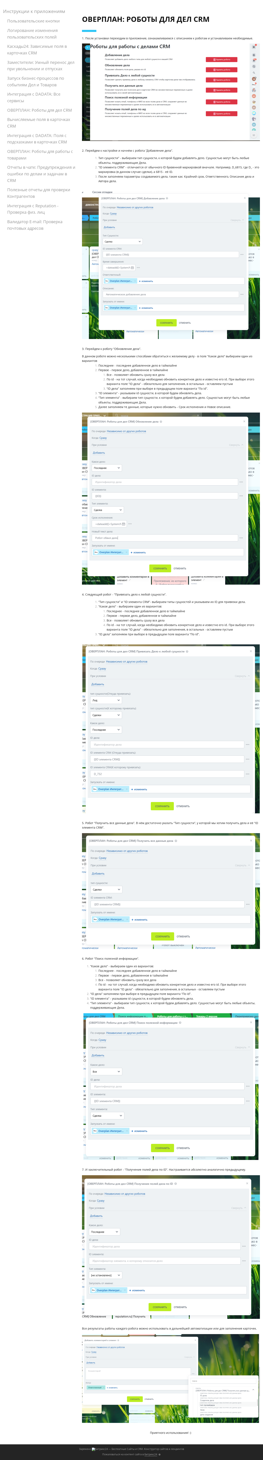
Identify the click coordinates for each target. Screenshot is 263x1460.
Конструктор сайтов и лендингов (164, 1449)
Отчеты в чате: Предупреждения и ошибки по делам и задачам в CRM (41, 173)
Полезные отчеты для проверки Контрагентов (38, 193)
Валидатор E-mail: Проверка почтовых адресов (34, 225)
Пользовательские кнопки (33, 21)
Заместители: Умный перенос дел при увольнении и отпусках (40, 66)
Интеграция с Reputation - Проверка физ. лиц (32, 209)
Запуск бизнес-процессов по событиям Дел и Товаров (35, 81)
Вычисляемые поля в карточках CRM (38, 123)
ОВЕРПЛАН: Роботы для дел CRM (39, 110)
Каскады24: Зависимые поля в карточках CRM (37, 49)
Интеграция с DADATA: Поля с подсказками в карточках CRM (37, 139)
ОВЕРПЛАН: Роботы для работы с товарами (40, 155)
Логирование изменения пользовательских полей (32, 34)
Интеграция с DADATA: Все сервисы (33, 97)
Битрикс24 (150, 1454)
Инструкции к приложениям (34, 11)
